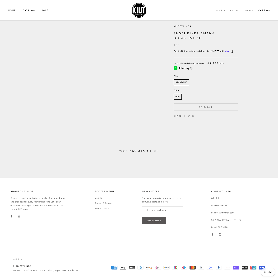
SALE (45, 10)
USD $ (219, 10)
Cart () (264, 10)
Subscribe (154, 220)
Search (249, 10)
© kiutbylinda (22, 266)
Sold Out (205, 107)
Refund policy (102, 208)
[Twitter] (189, 116)
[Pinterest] (193, 116)
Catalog (29, 10)
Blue (177, 96)
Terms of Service (103, 203)
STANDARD (181, 82)
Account (235, 10)
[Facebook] (185, 116)
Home (12, 10)
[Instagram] (19, 216)
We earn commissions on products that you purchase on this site (45, 270)
